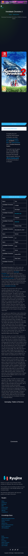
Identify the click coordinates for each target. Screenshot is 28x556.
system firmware (15, 142)
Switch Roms (16, 14)
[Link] (15, 550)
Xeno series (6, 275)
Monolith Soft (18, 213)
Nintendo (17, 221)
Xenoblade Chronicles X (8, 278)
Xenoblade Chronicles (10, 286)
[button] (25, 7)
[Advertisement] (14, 34)
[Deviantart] (13, 550)
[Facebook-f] (10, 550)
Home (10, 14)
